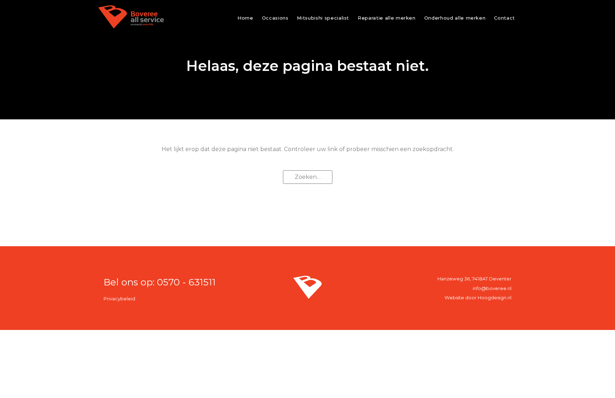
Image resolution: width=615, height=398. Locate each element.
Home (245, 18)
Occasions (275, 18)
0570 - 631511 (186, 282)
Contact (504, 18)
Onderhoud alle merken (455, 18)
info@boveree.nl (492, 288)
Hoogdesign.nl (494, 297)
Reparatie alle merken (387, 18)
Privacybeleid (119, 298)
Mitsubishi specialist (323, 18)
